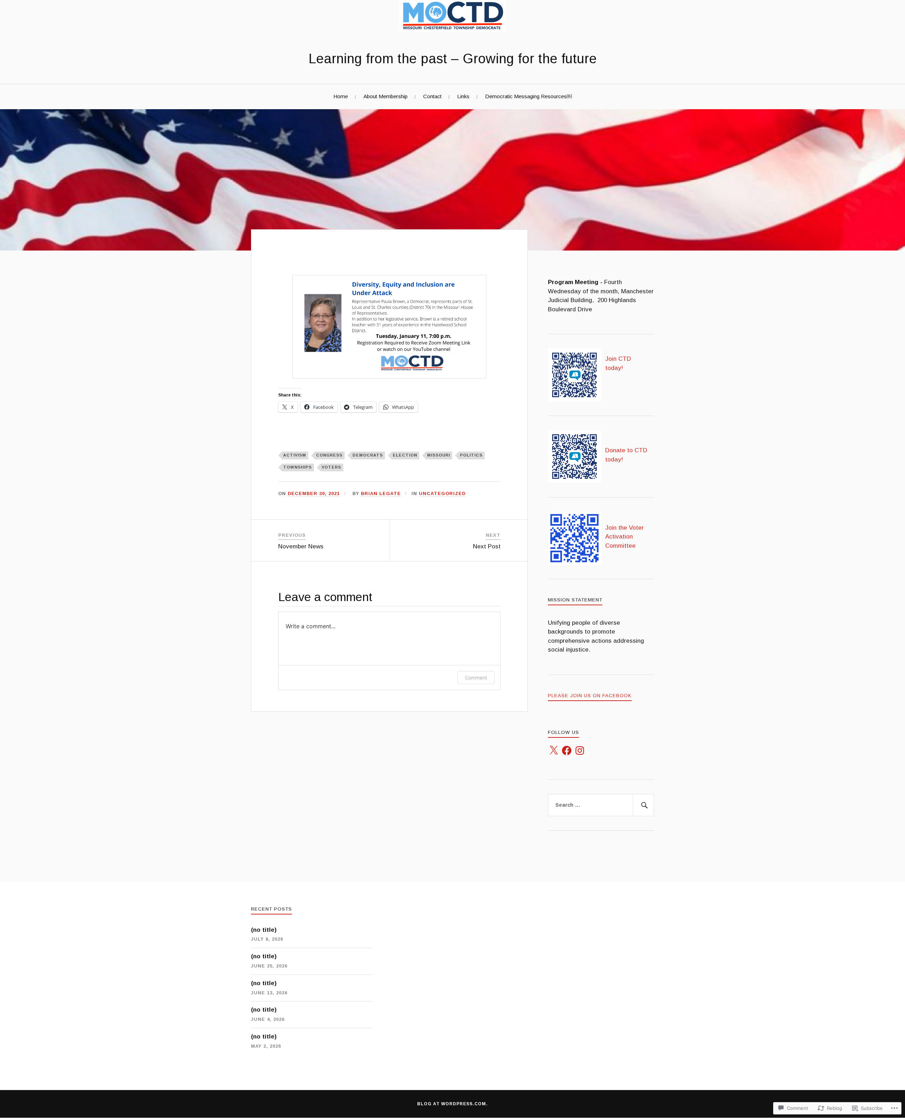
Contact (432, 96)
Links (463, 96)
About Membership (385, 96)
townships (297, 467)
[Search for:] (601, 805)
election (405, 455)
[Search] (643, 805)
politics (471, 455)
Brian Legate (381, 493)
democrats (367, 455)
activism (294, 455)
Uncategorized (442, 493)
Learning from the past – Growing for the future (453, 58)
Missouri (438, 455)
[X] (553, 750)
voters (331, 467)
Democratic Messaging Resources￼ (528, 96)
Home (340, 96)
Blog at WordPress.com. (452, 1103)
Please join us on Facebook (590, 695)
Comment (476, 678)
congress (329, 455)
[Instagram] (579, 750)
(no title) (263, 929)
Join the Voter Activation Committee (624, 536)
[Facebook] (566, 750)
